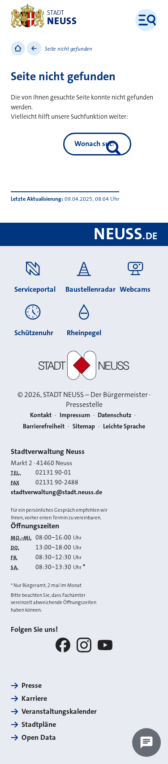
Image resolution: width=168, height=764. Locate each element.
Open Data (39, 737)
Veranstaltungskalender (59, 711)
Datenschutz (114, 415)
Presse (32, 685)
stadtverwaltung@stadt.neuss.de (56, 492)
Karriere (34, 698)
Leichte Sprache (124, 426)
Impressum (75, 415)
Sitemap (84, 426)
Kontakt (41, 415)
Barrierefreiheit (44, 426)
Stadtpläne (39, 724)
